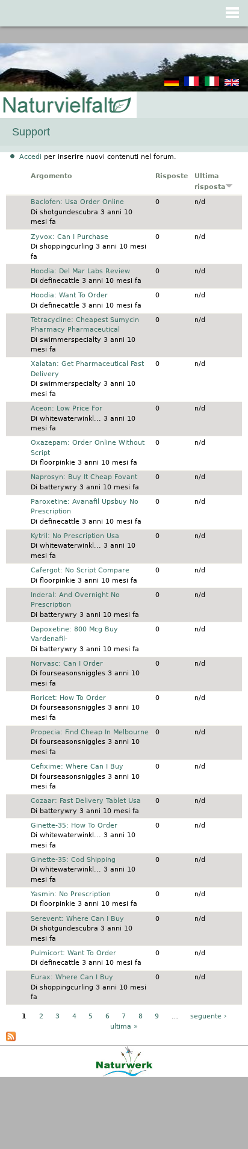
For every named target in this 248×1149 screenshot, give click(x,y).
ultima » (124, 1026)
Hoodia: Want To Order (69, 295)
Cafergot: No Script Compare (80, 570)
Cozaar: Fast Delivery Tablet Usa (86, 801)
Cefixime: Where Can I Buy (77, 766)
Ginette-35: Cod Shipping (73, 860)
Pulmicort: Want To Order (73, 953)
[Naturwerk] (124, 1075)
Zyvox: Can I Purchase (69, 237)
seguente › (208, 1016)
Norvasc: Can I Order (67, 663)
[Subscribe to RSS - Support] (11, 1039)
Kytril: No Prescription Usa (75, 536)
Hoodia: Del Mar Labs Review (80, 271)
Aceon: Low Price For (66, 408)
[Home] (66, 105)
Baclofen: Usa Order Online (77, 202)
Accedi (30, 157)
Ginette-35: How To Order (74, 825)
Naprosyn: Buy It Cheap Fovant (84, 477)
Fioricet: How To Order (68, 698)
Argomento (51, 176)
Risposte (171, 176)
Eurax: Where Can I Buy (72, 977)
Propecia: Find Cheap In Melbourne (90, 732)
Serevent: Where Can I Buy (77, 919)
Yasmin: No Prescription (71, 894)
